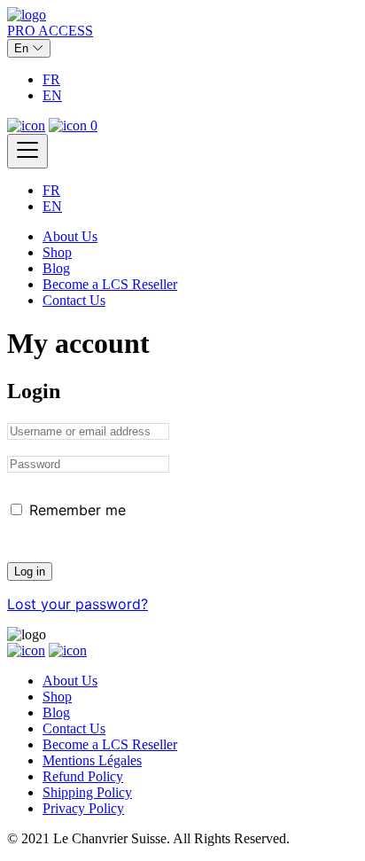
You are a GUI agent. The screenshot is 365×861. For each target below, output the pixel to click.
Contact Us (74, 300)
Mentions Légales (92, 760)
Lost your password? (77, 604)
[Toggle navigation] (27, 151)
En (23, 48)
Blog (56, 268)
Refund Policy (83, 776)
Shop (57, 252)
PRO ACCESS (50, 30)
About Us (70, 236)
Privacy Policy (83, 808)
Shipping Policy (87, 792)
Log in (29, 571)
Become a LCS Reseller (110, 284)
